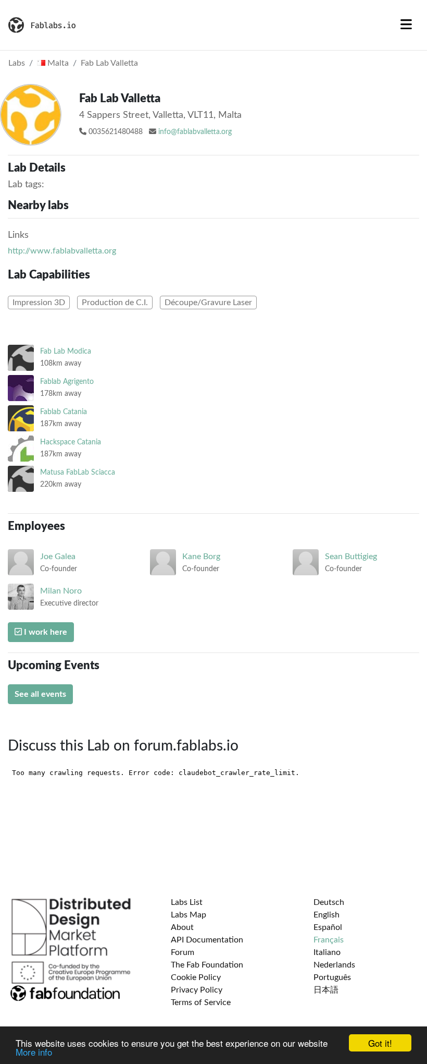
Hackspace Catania (70, 442)
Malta (57, 63)
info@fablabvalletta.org (195, 132)
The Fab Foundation (207, 965)
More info (34, 1051)
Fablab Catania (63, 412)
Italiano (327, 952)
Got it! (380, 1042)
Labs (16, 63)
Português (332, 977)
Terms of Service (201, 1002)
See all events (40, 694)
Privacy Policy (196, 990)
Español (327, 927)
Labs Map (188, 915)
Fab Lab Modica (65, 351)
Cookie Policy (196, 977)
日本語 (325, 990)
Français (328, 940)
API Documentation (207, 940)
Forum (182, 952)
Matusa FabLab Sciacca (77, 472)
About (182, 927)
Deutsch (328, 902)
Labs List (187, 902)
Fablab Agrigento (67, 381)
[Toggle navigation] (406, 25)
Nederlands (334, 965)
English (326, 915)
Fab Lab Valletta (109, 63)
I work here (44, 632)
